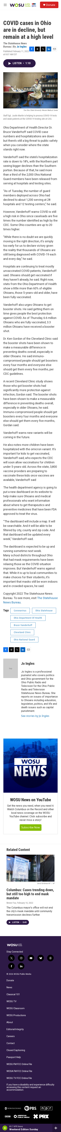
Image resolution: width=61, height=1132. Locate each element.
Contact (11, 1043)
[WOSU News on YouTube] (30, 766)
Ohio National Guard (24, 639)
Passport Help (14, 1057)
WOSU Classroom (16, 1008)
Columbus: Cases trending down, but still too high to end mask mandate (30, 894)
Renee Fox (11, 903)
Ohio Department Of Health (28, 618)
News (9, 987)
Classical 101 (13, 994)
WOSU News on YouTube (30, 799)
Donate (50, 4)
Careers (11, 1036)
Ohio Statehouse (44, 610)
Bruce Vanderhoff (23, 625)
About (10, 1022)
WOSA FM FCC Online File (19, 1071)
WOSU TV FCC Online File (19, 1078)
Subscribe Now (30, 827)
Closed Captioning (16, 1050)
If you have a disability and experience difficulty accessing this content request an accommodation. (30, 1087)
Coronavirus (20, 610)
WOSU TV (11, 1001)
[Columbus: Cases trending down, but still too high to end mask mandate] (30, 868)
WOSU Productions (16, 1015)
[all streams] (56, 1128)
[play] (5, 1128)
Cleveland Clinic (22, 632)
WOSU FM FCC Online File (19, 1064)
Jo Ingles (22, 46)
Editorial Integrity (15, 1029)
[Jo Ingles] (10, 668)
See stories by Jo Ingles (35, 716)
